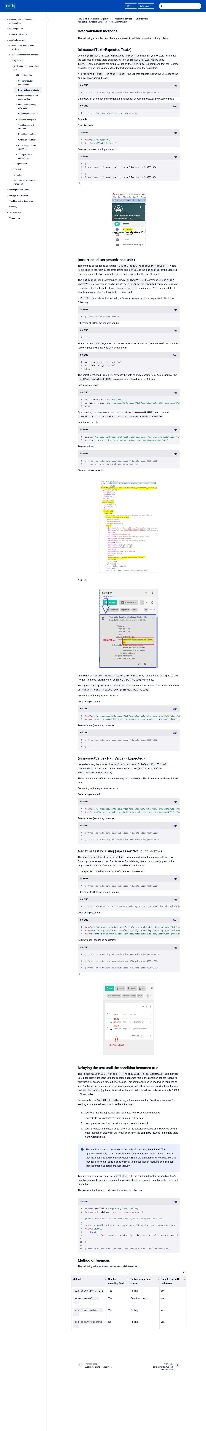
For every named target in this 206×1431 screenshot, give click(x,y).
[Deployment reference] (7, 195)
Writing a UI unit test (26, 140)
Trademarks (14, 218)
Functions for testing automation (27, 106)
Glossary (13, 207)
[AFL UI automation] (14, 75)
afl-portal (17, 175)
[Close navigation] (46, 19)
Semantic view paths (27, 119)
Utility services (18, 60)
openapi (17, 169)
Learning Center (16, 29)
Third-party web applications (25, 156)
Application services (18, 40)
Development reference (19, 190)
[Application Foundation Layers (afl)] (12, 66)
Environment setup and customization (28, 97)
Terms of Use (15, 212)
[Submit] (162, 6)
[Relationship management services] (9, 46)
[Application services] (7, 40)
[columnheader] (89, 1281)
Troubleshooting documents (21, 201)
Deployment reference (18, 195)
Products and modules (19, 34)
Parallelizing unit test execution (27, 147)
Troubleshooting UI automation (26, 127)
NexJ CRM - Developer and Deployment (94, 19)
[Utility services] (9, 60)
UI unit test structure (27, 134)
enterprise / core (21, 163)
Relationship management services (23, 47)
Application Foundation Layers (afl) (27, 68)
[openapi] (12, 169)
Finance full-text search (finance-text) (25, 182)
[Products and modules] (7, 34)
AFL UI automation (24, 75)
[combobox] (180, 6)
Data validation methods (28, 90)
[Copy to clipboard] (76, 49)
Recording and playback (28, 114)
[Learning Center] (7, 28)
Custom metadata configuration (25, 82)
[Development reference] (7, 190)
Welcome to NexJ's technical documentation (21, 21)
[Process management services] (9, 55)
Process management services (25, 55)
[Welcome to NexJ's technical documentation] (7, 20)
